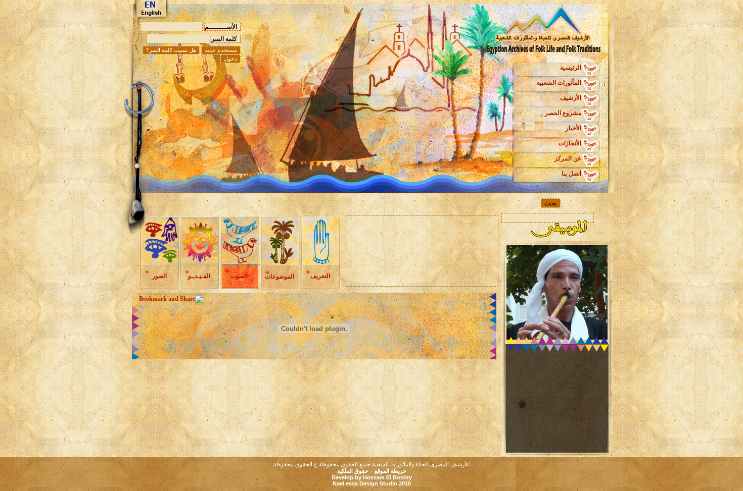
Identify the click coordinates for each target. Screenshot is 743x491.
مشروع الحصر (563, 113)
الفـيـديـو (199, 276)
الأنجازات (570, 143)
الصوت (239, 276)
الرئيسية (570, 67)
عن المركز (567, 158)
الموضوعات (279, 276)
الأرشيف (570, 97)
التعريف (320, 276)
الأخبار (573, 128)
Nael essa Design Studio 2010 (372, 483)
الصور (159, 276)
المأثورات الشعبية (559, 82)
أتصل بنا (571, 173)
